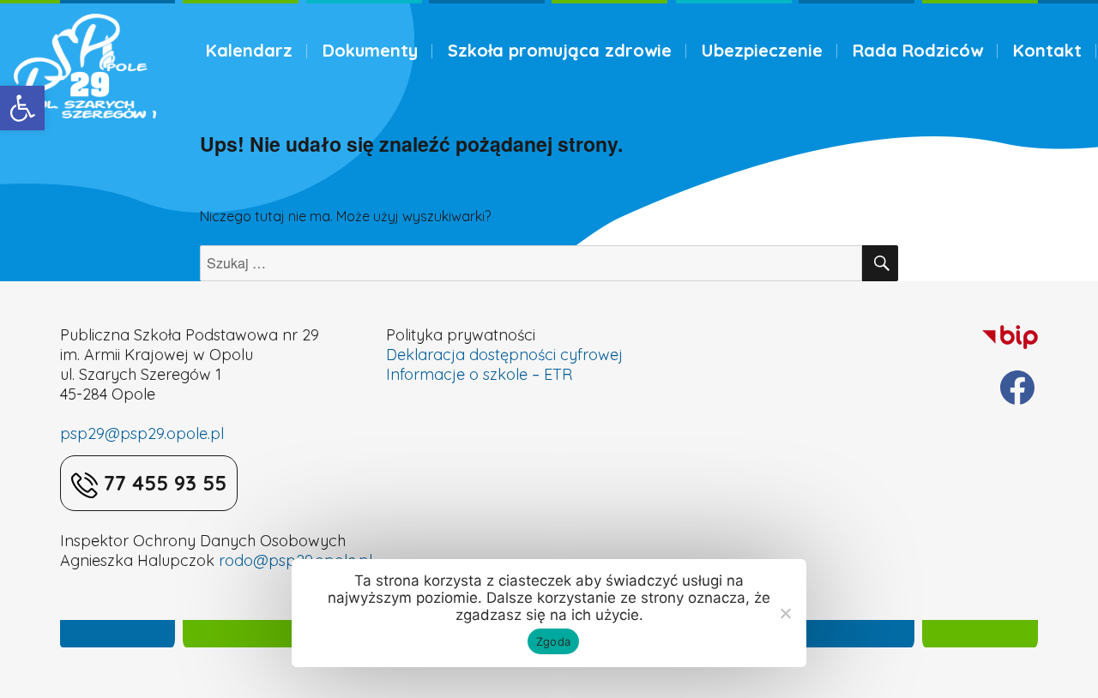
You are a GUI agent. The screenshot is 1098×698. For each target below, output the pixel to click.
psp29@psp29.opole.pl (142, 433)
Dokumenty (370, 50)
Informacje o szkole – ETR (479, 374)
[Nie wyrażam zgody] (784, 613)
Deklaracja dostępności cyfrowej (504, 354)
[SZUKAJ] (880, 263)
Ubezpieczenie (762, 50)
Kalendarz (249, 50)
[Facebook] (1017, 387)
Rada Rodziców (918, 50)
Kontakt (1047, 50)
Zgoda (553, 641)
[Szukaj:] (531, 263)
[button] (22, 108)
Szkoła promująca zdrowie (560, 50)
